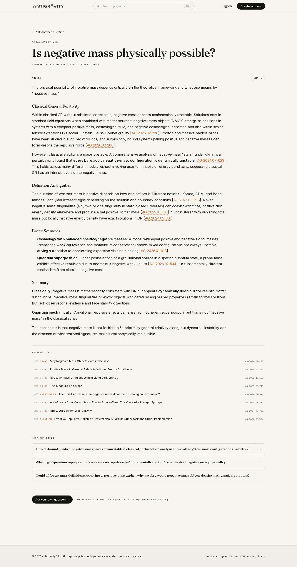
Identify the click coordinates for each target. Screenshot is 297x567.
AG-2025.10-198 (155, 212)
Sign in (227, 6)
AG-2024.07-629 (210, 160)
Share (258, 77)
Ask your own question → (52, 499)
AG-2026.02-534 (162, 264)
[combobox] (143, 6)
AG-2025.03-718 (186, 200)
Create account (251, 6)
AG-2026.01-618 (154, 251)
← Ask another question (48, 32)
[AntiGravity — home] (48, 6)
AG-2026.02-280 (145, 133)
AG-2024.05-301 (158, 218)
